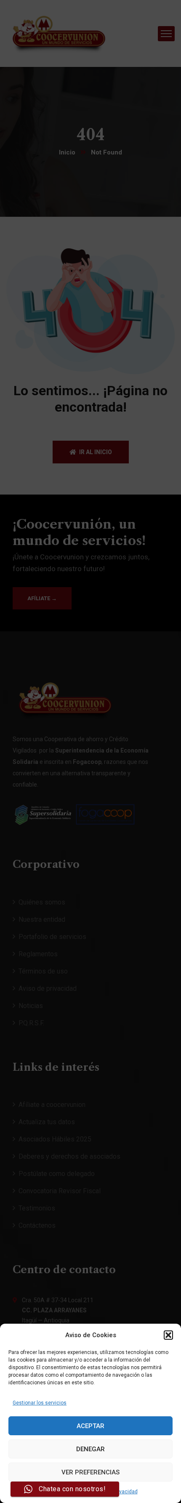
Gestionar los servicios (40, 1403)
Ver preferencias (90, 1472)
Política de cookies (62, 1492)
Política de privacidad (113, 1492)
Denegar (90, 1449)
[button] (168, 1335)
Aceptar (90, 1426)
